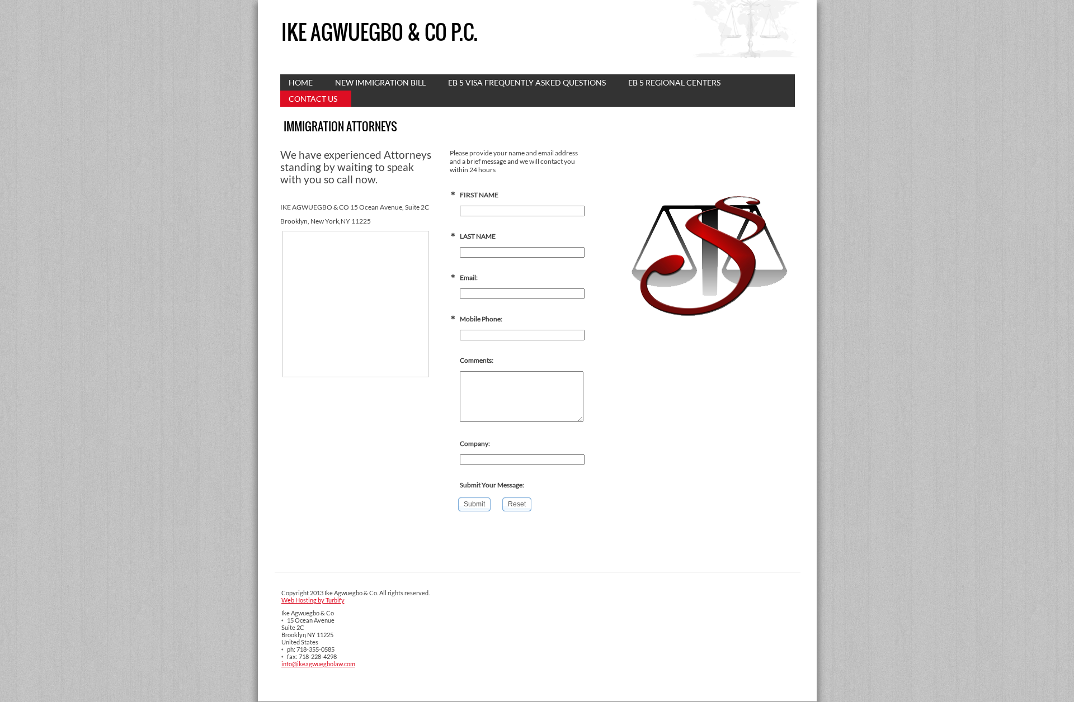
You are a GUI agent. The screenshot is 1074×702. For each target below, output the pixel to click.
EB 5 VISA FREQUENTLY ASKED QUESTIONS (527, 82)
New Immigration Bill (380, 82)
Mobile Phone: (481, 319)
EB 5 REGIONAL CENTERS (674, 82)
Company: (475, 443)
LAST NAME (478, 236)
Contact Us (313, 98)
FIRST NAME (479, 195)
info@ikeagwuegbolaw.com (318, 663)
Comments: (476, 360)
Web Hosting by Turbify (313, 600)
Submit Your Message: (492, 485)
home (301, 82)
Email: (469, 277)
